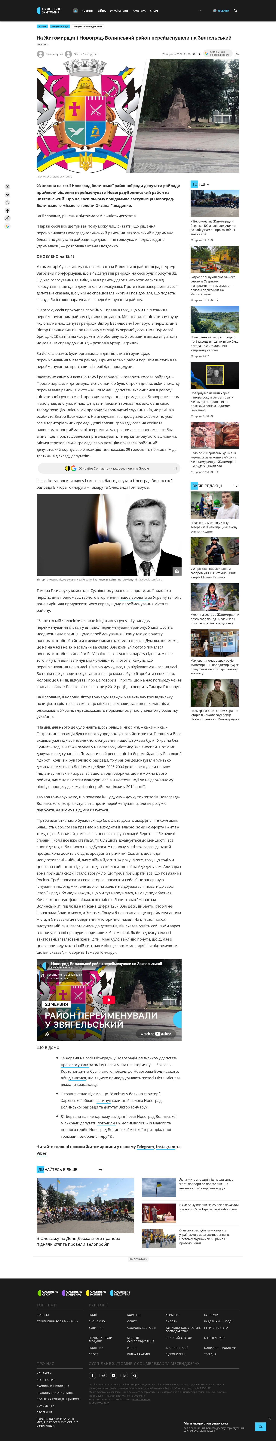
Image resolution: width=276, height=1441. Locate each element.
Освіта (132, 1321)
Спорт (154, 10)
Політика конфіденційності (59, 1399)
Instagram (165, 1146)
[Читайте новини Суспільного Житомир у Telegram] (134, 1375)
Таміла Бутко (54, 54)
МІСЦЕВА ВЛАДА (60, 26)
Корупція (134, 1315)
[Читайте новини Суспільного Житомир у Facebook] (92, 1375)
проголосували (75, 1064)
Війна (102, 10)
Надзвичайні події (218, 1321)
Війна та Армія (138, 1354)
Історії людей (215, 1338)
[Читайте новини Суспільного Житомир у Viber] (124, 1375)
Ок (260, 1426)
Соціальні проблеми (220, 1348)
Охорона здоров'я (141, 1327)
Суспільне (140, 1395)
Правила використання (55, 1393)
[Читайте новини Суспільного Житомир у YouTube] (113, 1375)
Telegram (145, 1146)
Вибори (171, 1321)
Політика (96, 1348)
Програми (44, 1412)
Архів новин (46, 1380)
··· (200, 10)
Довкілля (96, 1327)
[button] (7, 186)
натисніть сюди (141, 1399)
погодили (106, 1123)
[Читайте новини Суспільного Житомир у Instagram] (103, 1375)
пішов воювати (134, 597)
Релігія (132, 1348)
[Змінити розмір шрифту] (237, 54)
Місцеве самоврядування (88, 26)
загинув (104, 1100)
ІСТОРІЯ (42, 26)
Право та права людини (101, 1339)
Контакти (44, 1373)
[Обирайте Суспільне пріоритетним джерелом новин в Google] (7, 226)
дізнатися (77, 1077)
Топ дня (210, 1354)
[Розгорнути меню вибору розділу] (75, 10)
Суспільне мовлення (53, 1386)
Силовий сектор (179, 1338)
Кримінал (173, 1315)
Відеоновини (176, 1354)
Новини (87, 10)
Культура (139, 10)
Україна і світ (119, 10)
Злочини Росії (177, 1348)
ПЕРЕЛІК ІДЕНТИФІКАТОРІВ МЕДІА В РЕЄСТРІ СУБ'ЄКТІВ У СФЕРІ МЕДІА (57, 1422)
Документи (45, 1405)
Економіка (97, 1321)
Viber (42, 1153)
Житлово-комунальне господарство (183, 1329)
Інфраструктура (216, 1327)
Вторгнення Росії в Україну (57, 1321)
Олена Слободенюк (86, 54)
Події (93, 1315)
